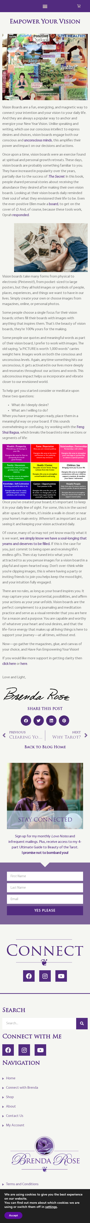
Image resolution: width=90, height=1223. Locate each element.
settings (51, 1207)
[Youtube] (61, 976)
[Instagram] (45, 976)
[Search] (82, 1023)
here (24, 664)
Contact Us (14, 1116)
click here (9, 664)
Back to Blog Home (45, 747)
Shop (10, 1097)
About (11, 1106)
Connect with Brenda (22, 1088)
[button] (45, 6)
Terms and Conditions (22, 1184)
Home (10, 1078)
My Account (15, 1125)
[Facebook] (29, 976)
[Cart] (79, 6)
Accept (13, 1215)
